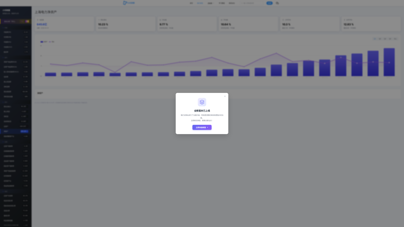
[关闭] (225, 96)
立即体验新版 (201, 127)
